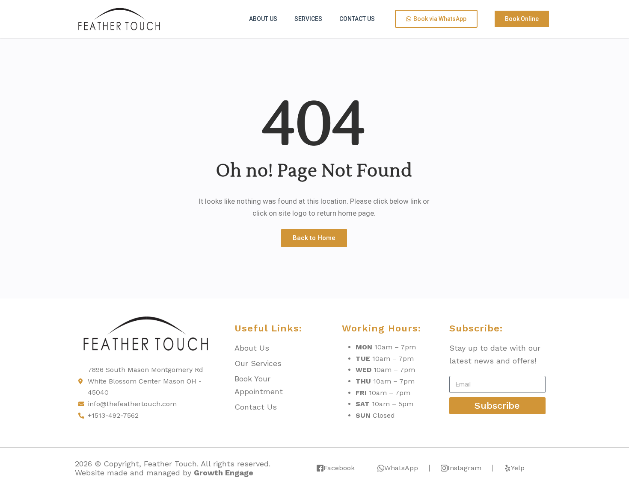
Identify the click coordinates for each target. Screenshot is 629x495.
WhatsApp (401, 468)
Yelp (518, 468)
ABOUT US (263, 18)
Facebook (339, 468)
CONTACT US (357, 18)
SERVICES (308, 18)
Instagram (464, 468)
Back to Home (314, 238)
